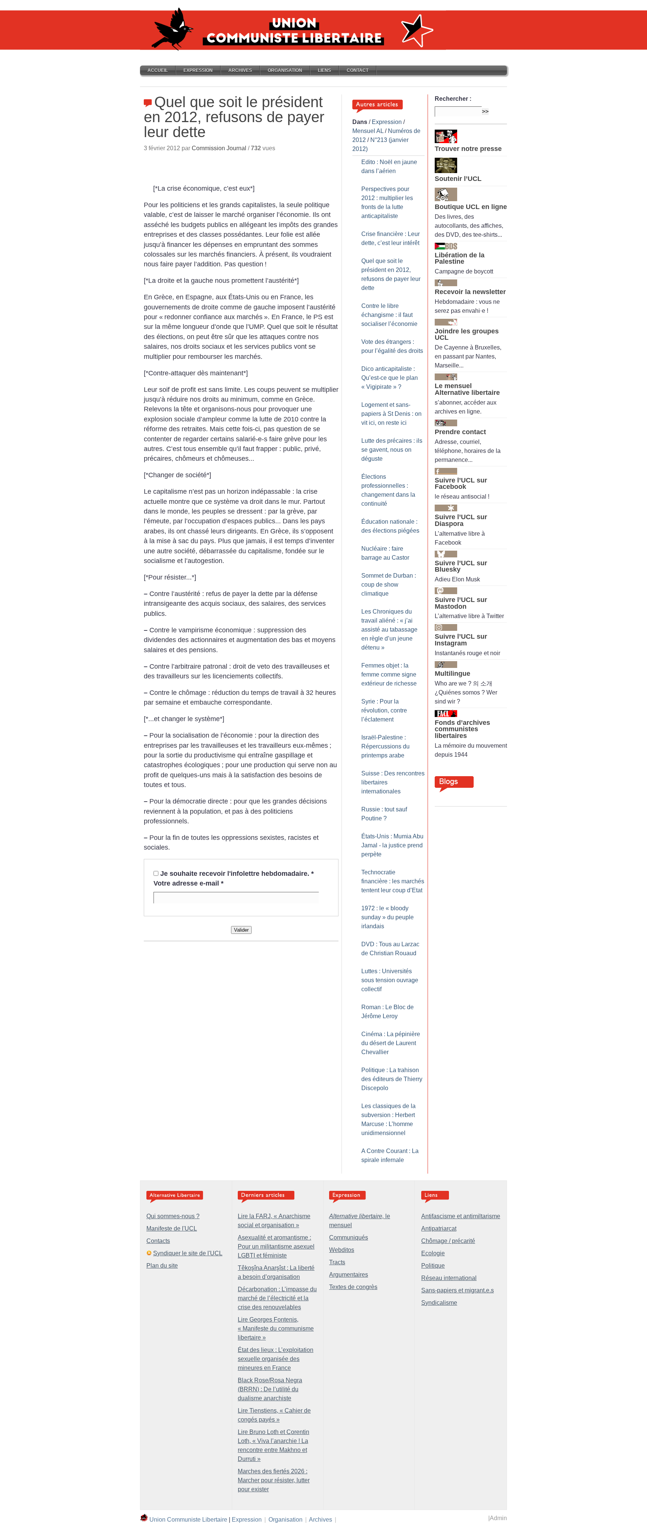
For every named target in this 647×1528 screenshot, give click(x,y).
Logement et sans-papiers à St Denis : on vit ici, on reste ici (391, 414)
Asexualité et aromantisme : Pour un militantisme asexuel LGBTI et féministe (276, 1246)
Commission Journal (219, 148)
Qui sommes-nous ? (173, 1216)
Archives (240, 70)
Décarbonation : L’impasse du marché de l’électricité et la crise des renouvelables (277, 1298)
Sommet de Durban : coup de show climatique (388, 584)
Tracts (337, 1262)
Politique (433, 1265)
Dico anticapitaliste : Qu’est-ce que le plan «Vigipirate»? (389, 378)
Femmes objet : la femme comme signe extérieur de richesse (389, 674)
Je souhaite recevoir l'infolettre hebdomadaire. (237, 873)
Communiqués (348, 1237)
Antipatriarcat (438, 1228)
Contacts (158, 1241)
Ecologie (433, 1253)
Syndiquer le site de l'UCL (187, 1253)
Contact (357, 70)
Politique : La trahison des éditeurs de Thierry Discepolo (391, 1079)
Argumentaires (348, 1274)
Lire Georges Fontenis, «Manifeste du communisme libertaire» (276, 1328)
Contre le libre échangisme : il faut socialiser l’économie (389, 315)
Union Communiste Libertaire (188, 1519)
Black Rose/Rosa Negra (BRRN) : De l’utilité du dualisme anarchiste (270, 1389)
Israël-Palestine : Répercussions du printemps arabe (385, 746)
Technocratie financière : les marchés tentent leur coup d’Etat (392, 881)
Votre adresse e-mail (189, 883)
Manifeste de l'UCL (171, 1228)
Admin (498, 1518)
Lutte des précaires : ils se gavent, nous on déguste (391, 450)
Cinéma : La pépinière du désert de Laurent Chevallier (390, 1043)
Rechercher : (453, 99)
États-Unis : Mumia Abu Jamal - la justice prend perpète (392, 845)
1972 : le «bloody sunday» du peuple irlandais (387, 917)
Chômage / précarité (448, 1241)
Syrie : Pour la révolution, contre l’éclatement (384, 710)
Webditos (341, 1250)
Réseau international (449, 1278)
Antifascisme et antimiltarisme (460, 1216)
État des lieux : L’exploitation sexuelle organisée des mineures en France (275, 1359)
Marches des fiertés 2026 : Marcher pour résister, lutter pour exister (274, 1480)
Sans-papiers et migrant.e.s (457, 1290)
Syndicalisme (439, 1302)
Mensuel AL (367, 131)
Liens (324, 70)
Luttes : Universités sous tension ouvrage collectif (389, 980)
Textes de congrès (353, 1287)
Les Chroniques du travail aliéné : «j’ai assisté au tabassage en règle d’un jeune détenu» (389, 629)
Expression (198, 70)
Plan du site (162, 1265)
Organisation (285, 70)
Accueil (158, 70)
